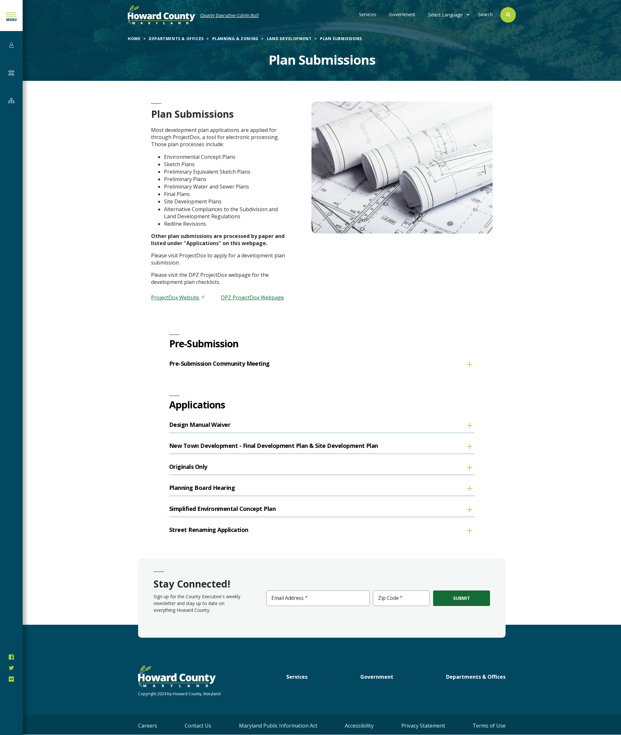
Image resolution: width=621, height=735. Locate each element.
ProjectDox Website (175, 297)
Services (367, 14)
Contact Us (198, 725)
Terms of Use (489, 725)
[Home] (161, 14)
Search (485, 14)
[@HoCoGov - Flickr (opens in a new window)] (11, 679)
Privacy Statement (423, 725)
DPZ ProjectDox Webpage (252, 297)
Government (402, 14)
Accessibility (359, 725)
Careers (147, 725)
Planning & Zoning (235, 38)
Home (134, 38)
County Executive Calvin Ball (229, 15)
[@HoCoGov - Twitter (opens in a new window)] (11, 668)
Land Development (289, 38)
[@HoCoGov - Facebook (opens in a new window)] (11, 657)
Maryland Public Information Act (278, 725)
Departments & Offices (176, 38)
